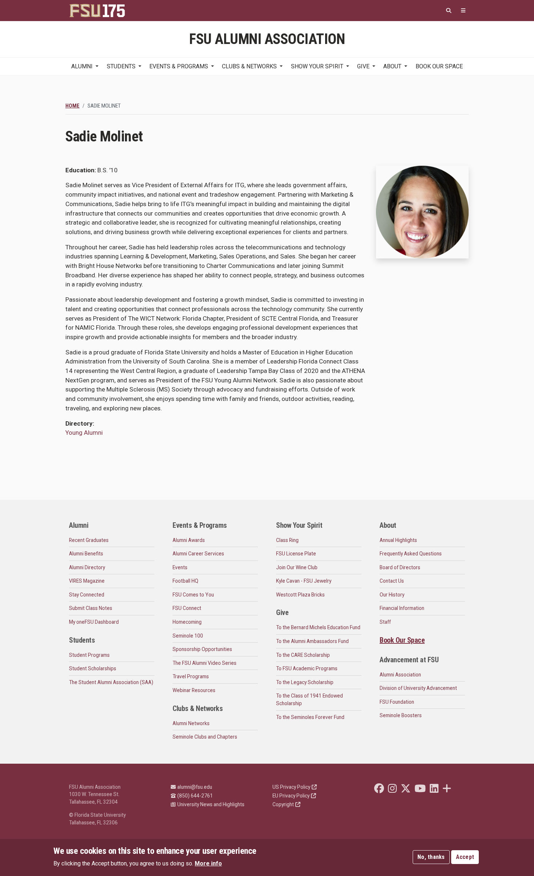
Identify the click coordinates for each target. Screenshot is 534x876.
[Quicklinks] (463, 10)
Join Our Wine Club (296, 567)
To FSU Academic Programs (306, 668)
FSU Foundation (397, 702)
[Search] (448, 10)
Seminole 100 (188, 636)
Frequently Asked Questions (411, 553)
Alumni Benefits (86, 553)
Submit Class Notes (90, 608)
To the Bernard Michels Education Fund (318, 627)
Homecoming (187, 622)
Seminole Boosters (401, 715)
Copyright (283, 804)
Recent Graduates (89, 540)
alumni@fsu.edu (194, 787)
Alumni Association (400, 675)
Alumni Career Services (198, 553)
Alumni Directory (87, 567)
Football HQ (185, 581)
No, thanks (431, 856)
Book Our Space (439, 66)
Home (72, 106)
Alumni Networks (191, 723)
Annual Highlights (398, 540)
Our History (392, 595)
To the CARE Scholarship (303, 655)
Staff (385, 622)
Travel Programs (191, 676)
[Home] (97, 10)
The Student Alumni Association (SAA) (111, 682)
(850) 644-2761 (195, 796)
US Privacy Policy (291, 787)
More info (208, 863)
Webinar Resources (194, 690)
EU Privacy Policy (291, 796)
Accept (465, 856)
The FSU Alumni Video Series (204, 663)
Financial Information (402, 608)
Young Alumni (84, 432)
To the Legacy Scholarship (304, 682)
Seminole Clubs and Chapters (205, 737)
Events (180, 567)
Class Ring (287, 540)
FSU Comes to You (193, 595)
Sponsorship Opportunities (202, 649)
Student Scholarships (92, 668)
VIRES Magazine (87, 581)
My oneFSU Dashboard (94, 622)
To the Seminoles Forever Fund (310, 717)
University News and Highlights (210, 804)
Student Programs (89, 655)
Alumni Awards (189, 540)
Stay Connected (86, 595)
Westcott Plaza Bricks (300, 595)
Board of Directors (400, 567)
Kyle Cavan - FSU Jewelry (303, 581)
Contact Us (392, 581)
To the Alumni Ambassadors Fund (312, 641)
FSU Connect (187, 608)
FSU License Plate (296, 553)
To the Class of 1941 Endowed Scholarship (309, 699)
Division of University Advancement (418, 688)
